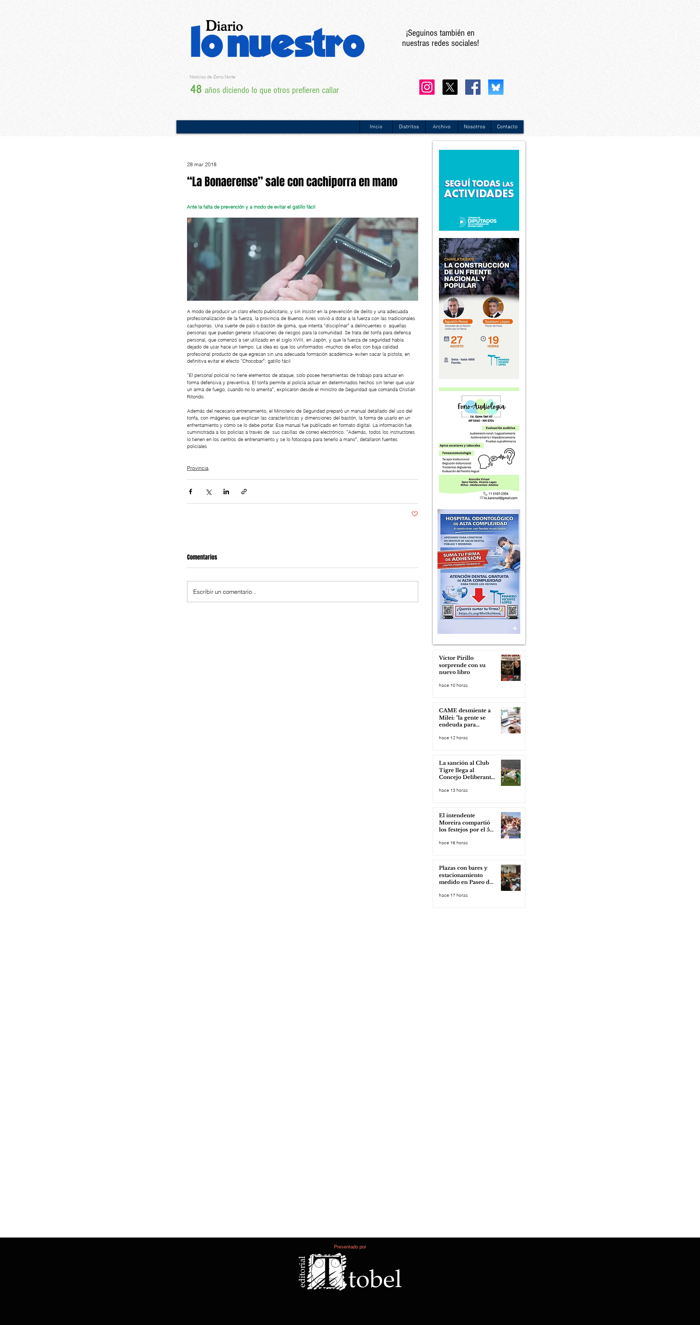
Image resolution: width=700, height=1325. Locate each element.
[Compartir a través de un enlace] (244, 491)
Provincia (198, 468)
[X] (450, 87)
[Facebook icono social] (473, 87)
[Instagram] (427, 87)
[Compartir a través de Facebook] (190, 491)
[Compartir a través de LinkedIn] (226, 491)
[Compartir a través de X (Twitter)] (208, 491)
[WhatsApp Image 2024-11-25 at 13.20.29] (495, 87)
